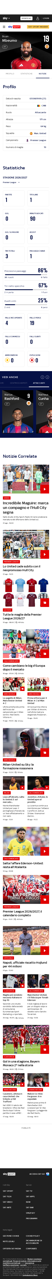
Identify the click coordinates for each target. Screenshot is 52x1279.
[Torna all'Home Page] (14, 26)
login (46, 18)
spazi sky (30, 1213)
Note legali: (8, 1230)
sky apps (30, 1196)
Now (28, 1202)
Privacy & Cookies (20, 1261)
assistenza (14, 1265)
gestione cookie (11, 1236)
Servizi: (29, 1185)
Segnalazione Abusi (30, 1275)
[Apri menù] (4, 26)
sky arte (7, 1207)
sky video (7, 1202)
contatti (23, 1265)
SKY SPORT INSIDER (38, 27)
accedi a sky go (37, 1174)
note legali (8, 1241)
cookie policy (33, 1236)
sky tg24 (7, 1196)
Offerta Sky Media (12, 1249)
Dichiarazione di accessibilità (34, 1241)
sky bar (30, 1207)
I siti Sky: (6, 1185)
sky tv (29, 1191)
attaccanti (39, 383)
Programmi (31, 1218)
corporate (31, 1249)
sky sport (8, 1191)
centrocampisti (18, 383)
